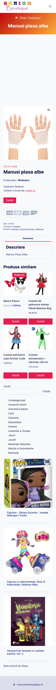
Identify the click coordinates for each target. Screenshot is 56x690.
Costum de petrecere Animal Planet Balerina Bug (40, 305)
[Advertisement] (28, 74)
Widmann (40, 229)
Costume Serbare (27, 229)
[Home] (16, 17)
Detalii (9, 200)
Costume (10, 166)
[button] (48, 110)
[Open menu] (50, 6)
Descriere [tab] (28, 238)
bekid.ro (30, 190)
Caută (6, 386)
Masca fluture (11, 301)
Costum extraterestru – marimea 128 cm (38, 358)
